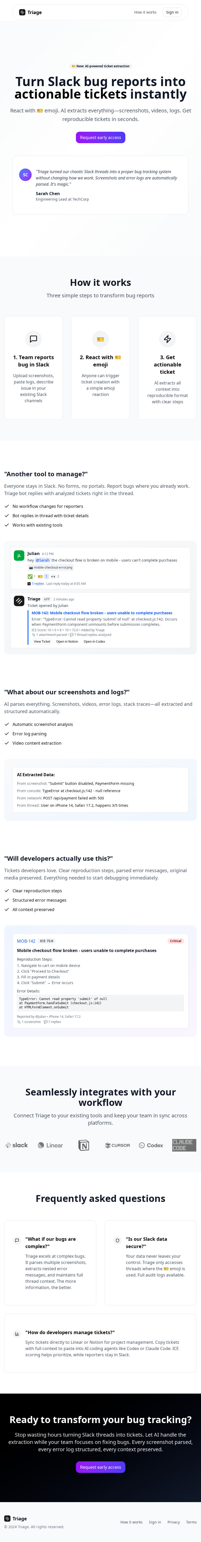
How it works (145, 12)
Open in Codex (94, 641)
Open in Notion (67, 641)
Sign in (172, 12)
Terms (191, 1522)
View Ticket (42, 641)
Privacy (174, 1522)
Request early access (100, 137)
